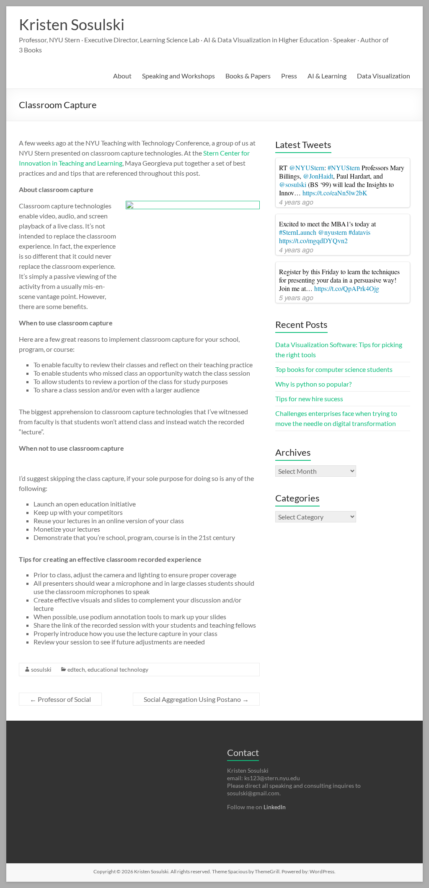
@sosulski (292, 184)
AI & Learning (327, 76)
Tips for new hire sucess (309, 398)
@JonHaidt (318, 175)
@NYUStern (306, 167)
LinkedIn (275, 806)
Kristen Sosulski (71, 24)
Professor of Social (60, 699)
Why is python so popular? (313, 384)
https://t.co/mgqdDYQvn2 (313, 240)
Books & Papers (248, 76)
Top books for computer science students (334, 369)
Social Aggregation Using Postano (196, 699)
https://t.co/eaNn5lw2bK (334, 192)
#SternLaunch (297, 232)
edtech (76, 669)
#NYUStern (344, 167)
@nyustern (332, 232)
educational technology (118, 669)
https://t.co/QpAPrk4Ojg (346, 288)
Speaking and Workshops (178, 76)
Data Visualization (383, 76)
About (122, 76)
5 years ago (296, 297)
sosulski (41, 669)
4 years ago (296, 202)
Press (289, 76)
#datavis (359, 232)
